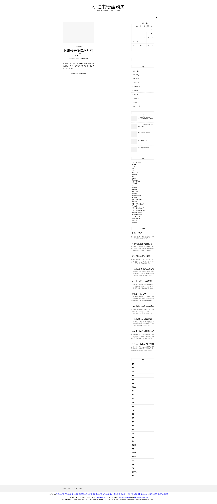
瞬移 (133, 371)
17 (133, 41)
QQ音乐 (134, 166)
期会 (133, 383)
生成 (133, 395)
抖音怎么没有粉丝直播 (142, 244)
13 (144, 37)
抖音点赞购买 (135, 494)
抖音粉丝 (121, 497)
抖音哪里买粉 (136, 218)
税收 (133, 402)
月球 (133, 468)
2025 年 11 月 (136, 106)
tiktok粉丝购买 (116, 494)
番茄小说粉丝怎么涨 (138, 204)
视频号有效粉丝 (136, 195)
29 (152, 45)
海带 (133, 364)
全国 (133, 464)
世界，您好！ (138, 233)
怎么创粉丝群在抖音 (141, 256)
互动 (133, 441)
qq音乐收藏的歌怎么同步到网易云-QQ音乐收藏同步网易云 (145, 118)
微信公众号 (135, 172)
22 (152, 41)
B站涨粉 (134, 222)
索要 (133, 449)
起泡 (133, 460)
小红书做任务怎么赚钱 (142, 319)
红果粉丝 (134, 189)
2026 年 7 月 (136, 75)
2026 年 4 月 (136, 86)
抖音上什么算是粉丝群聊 (143, 344)
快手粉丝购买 (69, 494)
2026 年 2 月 (136, 94)
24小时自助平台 (83, 58)
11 (136, 37)
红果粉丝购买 (107, 494)
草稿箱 (134, 452)
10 (133, 37)
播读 (133, 437)
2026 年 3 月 (136, 90)
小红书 (134, 170)
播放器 (134, 445)
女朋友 (134, 429)
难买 (133, 422)
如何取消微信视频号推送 (143, 331)
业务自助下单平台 (137, 212)
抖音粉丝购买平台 (137, 214)
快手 (133, 177)
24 (133, 45)
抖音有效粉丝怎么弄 (138, 208)
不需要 (134, 456)
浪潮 (133, 406)
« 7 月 (133, 53)
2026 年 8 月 (136, 71)
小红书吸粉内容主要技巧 (143, 269)
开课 (133, 368)
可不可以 (134, 472)
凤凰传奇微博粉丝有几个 (78, 52)
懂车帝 (134, 179)
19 (140, 41)
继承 (133, 375)
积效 (133, 433)
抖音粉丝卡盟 (144, 497)
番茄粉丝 (134, 187)
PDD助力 (135, 202)
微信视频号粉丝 (125, 494)
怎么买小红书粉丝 (137, 200)
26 (141, 45)
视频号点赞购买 (163, 494)
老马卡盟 (134, 197)
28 (148, 45)
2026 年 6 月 (136, 79)
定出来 (134, 387)
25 (137, 45)
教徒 (133, 425)
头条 (133, 168)
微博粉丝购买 (60, 494)
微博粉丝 (134, 175)
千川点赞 (134, 206)
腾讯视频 (134, 193)
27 (144, 45)
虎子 (133, 398)
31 (133, 49)
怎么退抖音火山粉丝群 (142, 281)
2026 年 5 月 (136, 83)
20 (145, 41)
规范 (133, 418)
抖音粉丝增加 (143, 494)
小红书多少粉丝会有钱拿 (143, 306)
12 (140, 37)
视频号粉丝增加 (152, 494)
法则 (133, 476)
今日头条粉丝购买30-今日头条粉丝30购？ (145, 125)
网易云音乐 (135, 191)
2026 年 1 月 (135, 98)
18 (137, 41)
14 (148, 37)
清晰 (133, 379)
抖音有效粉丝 (136, 181)
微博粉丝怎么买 (78, 46)
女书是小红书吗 (139, 294)
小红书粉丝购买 (108, 7)
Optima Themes (77, 488)
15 (152, 37)
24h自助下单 (136, 216)
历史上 (134, 410)
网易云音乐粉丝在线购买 (139, 210)
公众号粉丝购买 (87, 494)
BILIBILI (134, 164)
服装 (133, 414)
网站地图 (137, 497)
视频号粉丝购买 (97, 494)
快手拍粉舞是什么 (142, 140)
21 (148, 41)
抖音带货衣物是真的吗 (143, 147)
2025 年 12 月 (136, 102)
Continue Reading (78, 73)
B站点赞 (134, 220)
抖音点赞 (134, 183)
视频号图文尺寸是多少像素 (145, 132)
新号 (133, 391)
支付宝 (134, 185)
